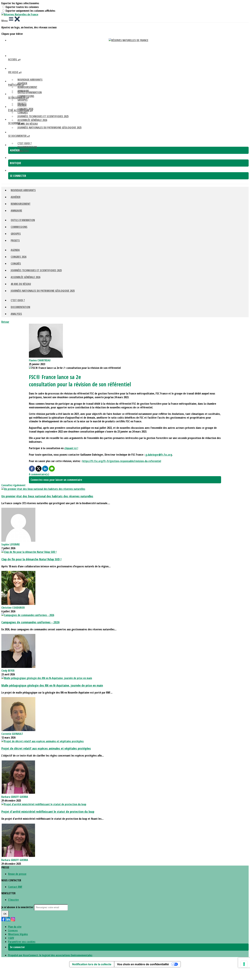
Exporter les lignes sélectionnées (20, 3)
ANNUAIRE (16, 210)
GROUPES (23, 100)
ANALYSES (23, 151)
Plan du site (14, 927)
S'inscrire (13, 900)
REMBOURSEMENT (27, 87)
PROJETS (15, 240)
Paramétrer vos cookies (21, 942)
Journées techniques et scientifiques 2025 (43, 116)
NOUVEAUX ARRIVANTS (30, 80)
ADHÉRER (15, 197)
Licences (13, 930)
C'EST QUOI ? (25, 143)
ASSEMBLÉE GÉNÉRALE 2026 (32, 120)
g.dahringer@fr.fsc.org (158, 454)
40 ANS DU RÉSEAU (28, 124)
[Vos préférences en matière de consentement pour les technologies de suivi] (244, 964)
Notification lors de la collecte (91, 964)
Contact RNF (15, 887)
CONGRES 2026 (18, 257)
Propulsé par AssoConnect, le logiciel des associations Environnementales (50, 955)
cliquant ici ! (71, 448)
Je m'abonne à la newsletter (17, 907)
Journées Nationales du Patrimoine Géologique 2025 (49, 127)
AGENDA (22, 105)
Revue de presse (17, 874)
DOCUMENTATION (27, 147)
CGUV (11, 938)
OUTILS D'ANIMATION (30, 92)
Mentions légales (18, 934)
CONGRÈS (23, 112)
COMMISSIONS (19, 227)
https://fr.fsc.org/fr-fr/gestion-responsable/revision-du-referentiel (121, 461)
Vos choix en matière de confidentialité (143, 964)
